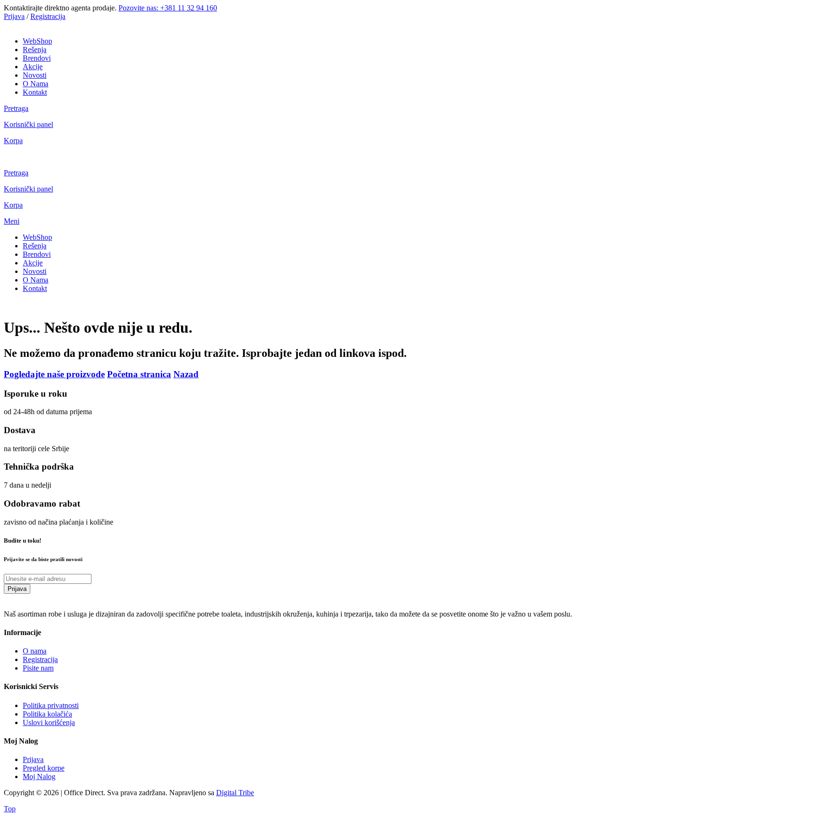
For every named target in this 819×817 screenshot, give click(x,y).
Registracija (47, 16)
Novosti (34, 75)
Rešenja (34, 49)
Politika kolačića (47, 714)
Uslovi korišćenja (49, 722)
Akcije (33, 67)
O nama (34, 651)
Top (10, 809)
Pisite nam (38, 668)
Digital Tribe (235, 793)
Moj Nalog (39, 776)
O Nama (35, 84)
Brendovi (37, 58)
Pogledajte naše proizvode (54, 374)
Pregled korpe (43, 768)
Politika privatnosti (51, 705)
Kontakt (35, 92)
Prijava (14, 16)
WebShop (37, 41)
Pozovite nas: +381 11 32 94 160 (167, 8)
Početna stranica (139, 374)
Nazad (186, 374)
